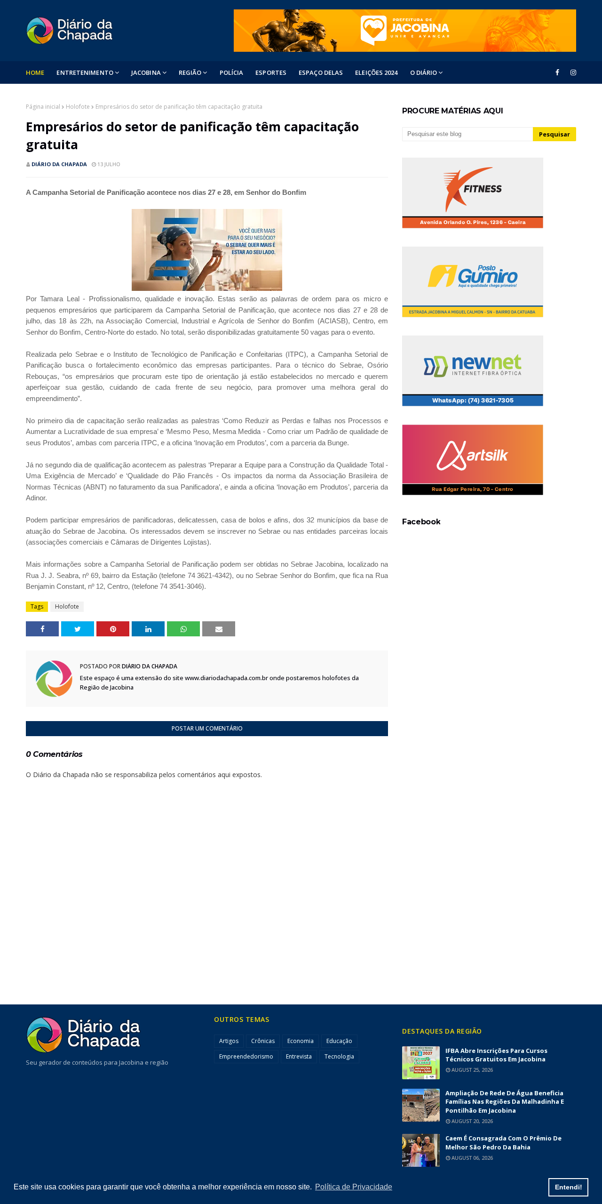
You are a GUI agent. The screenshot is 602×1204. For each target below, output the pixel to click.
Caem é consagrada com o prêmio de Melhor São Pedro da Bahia (503, 1142)
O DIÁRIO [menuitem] (423, 72)
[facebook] (557, 72)
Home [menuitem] (35, 72)
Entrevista (299, 1056)
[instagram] (571, 72)
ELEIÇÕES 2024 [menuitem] (376, 72)
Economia (300, 1041)
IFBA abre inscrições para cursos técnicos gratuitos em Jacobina (496, 1055)
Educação (339, 1041)
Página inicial (43, 107)
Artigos (228, 1041)
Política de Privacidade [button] (353, 1187)
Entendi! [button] (568, 1187)
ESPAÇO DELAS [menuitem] (321, 72)
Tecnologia (339, 1056)
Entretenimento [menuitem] (84, 72)
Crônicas (263, 1041)
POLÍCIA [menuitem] (232, 72)
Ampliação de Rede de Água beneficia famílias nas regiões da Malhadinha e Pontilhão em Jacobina (504, 1102)
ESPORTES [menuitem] (270, 72)
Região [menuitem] (190, 72)
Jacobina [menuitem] (146, 72)
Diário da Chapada (59, 164)
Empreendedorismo (246, 1056)
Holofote (78, 107)
